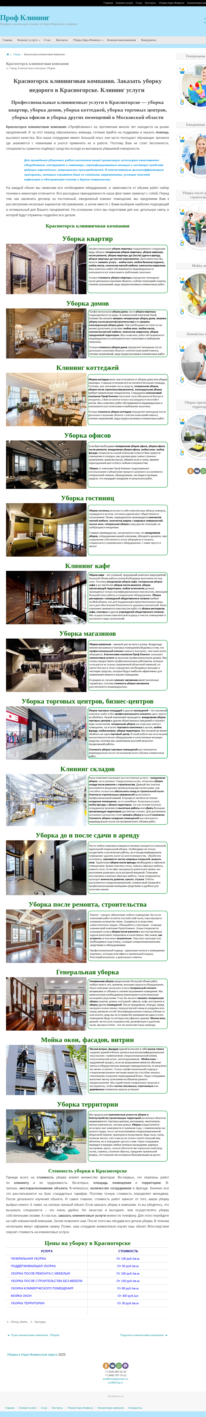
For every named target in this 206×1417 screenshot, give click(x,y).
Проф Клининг (24, 17)
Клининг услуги (124, 3)
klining (14, 1321)
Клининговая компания (32, 68)
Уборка (51, 68)
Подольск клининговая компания (142, 1335)
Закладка (40, 1321)
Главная (108, 3)
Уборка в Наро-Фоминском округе (32, 1354)
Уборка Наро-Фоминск (171, 3)
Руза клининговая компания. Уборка (34, 1335)
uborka (23, 1321)
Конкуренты (135, 1408)
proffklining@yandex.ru (115, 1379)
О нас (139, 3)
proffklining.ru (115, 1382)
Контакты (150, 3)
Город (16, 54)
